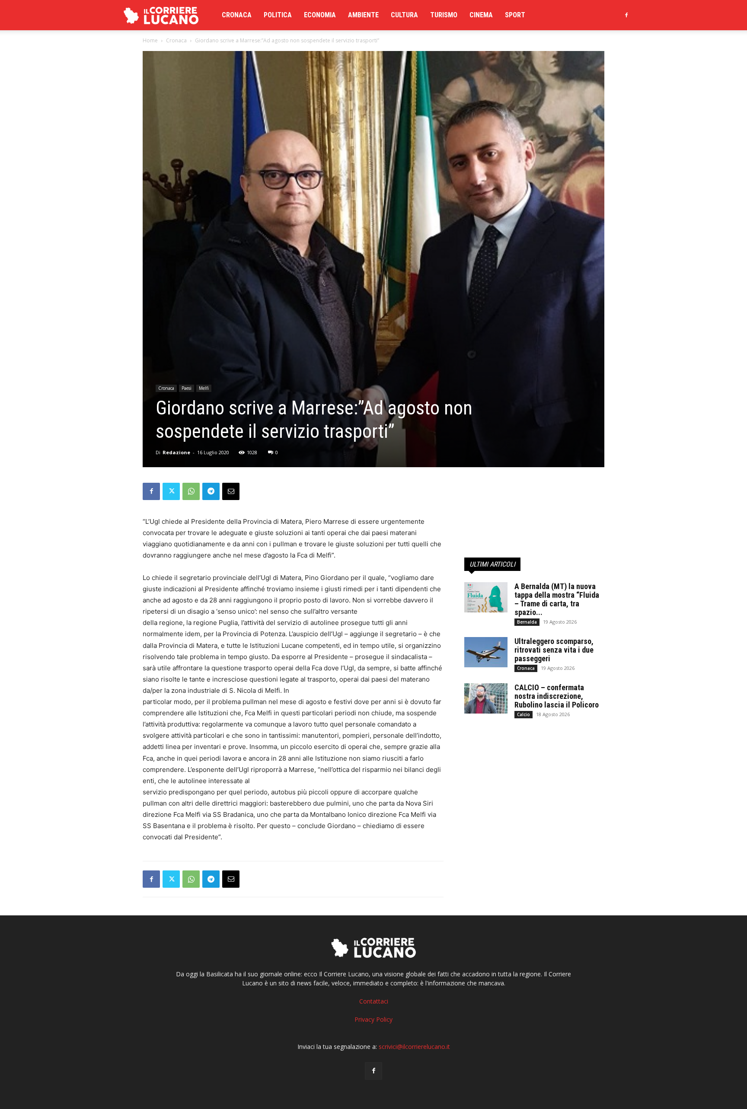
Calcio (523, 714)
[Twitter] (171, 491)
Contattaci (373, 1001)
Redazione (176, 452)
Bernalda (527, 622)
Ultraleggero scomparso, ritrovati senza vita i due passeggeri (554, 650)
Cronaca (237, 15)
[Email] (230, 491)
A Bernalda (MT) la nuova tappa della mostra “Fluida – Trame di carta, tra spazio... (556, 599)
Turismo (443, 15)
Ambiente (363, 15)
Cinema (481, 15)
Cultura (404, 15)
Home (150, 40)
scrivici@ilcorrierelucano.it (414, 1046)
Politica (278, 15)
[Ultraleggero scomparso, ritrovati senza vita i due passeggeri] (486, 652)
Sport (515, 15)
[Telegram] (211, 491)
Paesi (187, 388)
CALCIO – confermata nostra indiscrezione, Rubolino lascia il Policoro (556, 696)
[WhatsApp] (191, 491)
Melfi (204, 388)
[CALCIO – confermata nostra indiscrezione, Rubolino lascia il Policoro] (486, 698)
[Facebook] (626, 15)
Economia (320, 15)
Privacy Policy (373, 1019)
